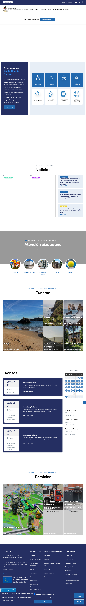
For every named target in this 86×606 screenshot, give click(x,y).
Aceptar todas (79, 602)
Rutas (47, 317)
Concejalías (33, 580)
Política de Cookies (8, 601)
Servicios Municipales (31, 19)
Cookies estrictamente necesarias (45, 594)
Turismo (35, 177)
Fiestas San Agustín (71, 420)
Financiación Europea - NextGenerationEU (35, 587)
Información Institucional (60, 9)
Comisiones (33, 573)
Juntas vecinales (35, 577)
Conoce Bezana (45, 9)
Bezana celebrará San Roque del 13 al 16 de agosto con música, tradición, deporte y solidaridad (70, 181)
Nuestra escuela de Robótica (12, 533)
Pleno (32, 569)
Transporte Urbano (70, 567)
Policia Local (71, 501)
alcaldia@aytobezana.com (13, 574)
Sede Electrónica (47, 19)
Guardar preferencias (43, 602)
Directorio (47, 555)
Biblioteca (69, 504)
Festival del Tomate (71, 429)
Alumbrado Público (70, 563)
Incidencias (68, 570)
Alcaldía (32, 555)
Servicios (9, 107)
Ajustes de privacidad (8, 590)
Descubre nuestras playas (11, 349)
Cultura (63, 206)
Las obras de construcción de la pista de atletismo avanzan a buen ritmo (15, 212)
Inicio (26, 9)
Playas (7, 343)
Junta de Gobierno (35, 559)
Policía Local (68, 555)
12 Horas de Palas (70, 410)
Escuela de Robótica (14, 527)
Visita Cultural (71, 343)
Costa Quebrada (73, 317)
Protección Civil (52, 501)
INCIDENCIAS (7, 2)
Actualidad (33, 9)
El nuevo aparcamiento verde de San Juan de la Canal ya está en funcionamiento (43, 212)
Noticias (63, 177)
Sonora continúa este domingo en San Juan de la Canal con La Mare (70, 210)
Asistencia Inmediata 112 (71, 507)
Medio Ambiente (49, 573)
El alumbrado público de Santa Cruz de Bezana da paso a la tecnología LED (70, 196)
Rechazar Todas (79, 595)
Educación (47, 569)
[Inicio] (13, 9)
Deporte (8, 177)
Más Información (28, 391)
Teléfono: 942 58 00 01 (67, 2)
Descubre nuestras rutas (51, 323)
